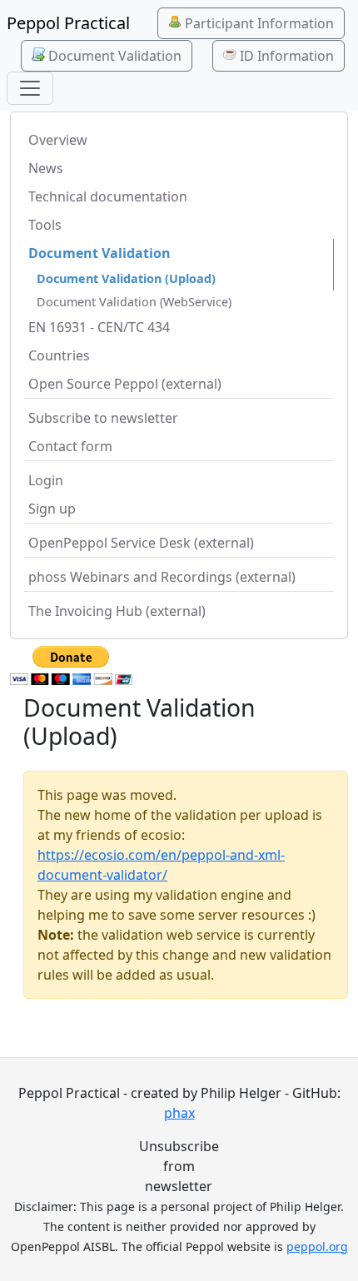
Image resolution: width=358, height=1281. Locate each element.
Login (45, 480)
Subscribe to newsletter (103, 418)
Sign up (52, 508)
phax (179, 1113)
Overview (57, 140)
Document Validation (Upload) (126, 278)
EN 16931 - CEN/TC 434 (99, 327)
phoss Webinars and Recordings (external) (162, 577)
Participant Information (257, 23)
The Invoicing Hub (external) (117, 611)
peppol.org (317, 1246)
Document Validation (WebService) (134, 302)
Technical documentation (107, 196)
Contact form (70, 446)
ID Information (285, 56)
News (45, 168)
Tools (45, 225)
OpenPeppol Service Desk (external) (141, 543)
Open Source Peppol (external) (124, 384)
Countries (59, 355)
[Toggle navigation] (30, 88)
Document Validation (113, 56)
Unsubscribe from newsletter (179, 1166)
